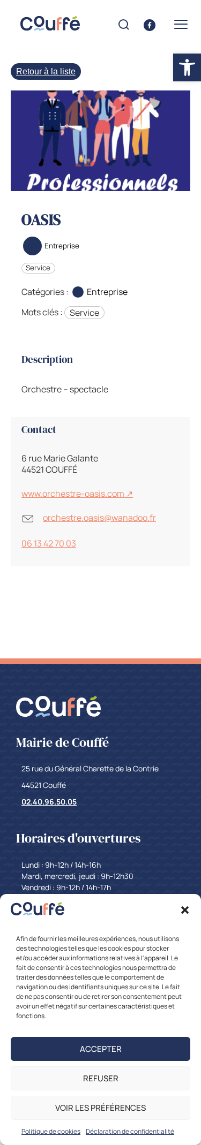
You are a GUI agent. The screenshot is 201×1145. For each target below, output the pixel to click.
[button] (185, 910)
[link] (37, 912)
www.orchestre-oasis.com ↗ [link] (77, 493)
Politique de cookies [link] (50, 1131)
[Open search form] (123, 24)
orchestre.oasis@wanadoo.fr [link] (99, 518)
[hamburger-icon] (181, 24)
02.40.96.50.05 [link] (49, 802)
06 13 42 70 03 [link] (48, 543)
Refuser (100, 1078)
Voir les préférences (100, 1107)
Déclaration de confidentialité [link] (130, 1131)
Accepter (101, 1049)
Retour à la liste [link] (46, 71)
